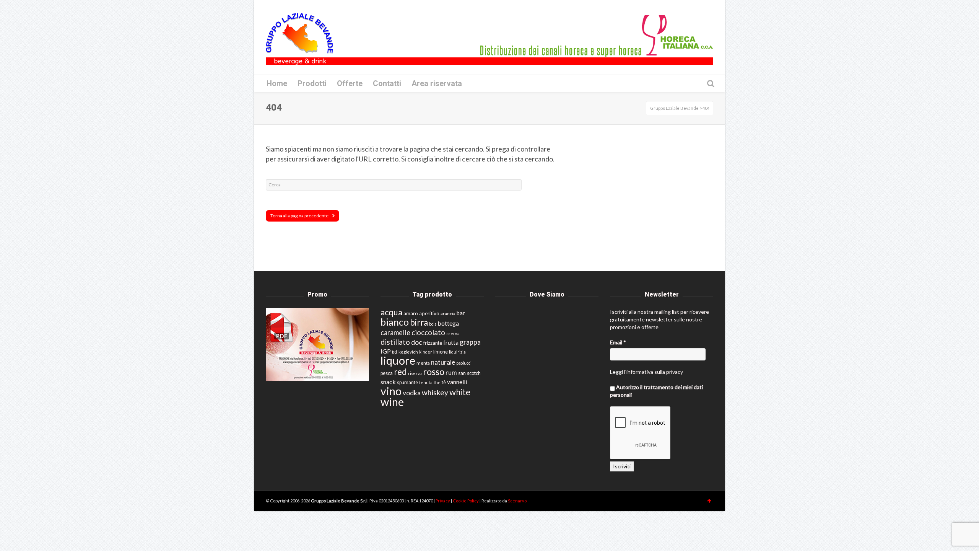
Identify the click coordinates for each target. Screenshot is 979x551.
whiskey (435, 392)
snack (388, 381)
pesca (387, 373)
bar (461, 313)
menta (423, 363)
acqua (391, 312)
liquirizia (457, 351)
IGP (386, 351)
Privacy (443, 500)
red (400, 372)
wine (392, 401)
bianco (395, 322)
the (437, 382)
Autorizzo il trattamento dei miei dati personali (656, 391)
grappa (470, 342)
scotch (474, 373)
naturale (443, 362)
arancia (448, 313)
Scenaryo (517, 500)
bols (432, 323)
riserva (415, 373)
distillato (395, 341)
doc (416, 342)
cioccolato (428, 332)
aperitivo (429, 313)
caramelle (395, 332)
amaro (410, 313)
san (462, 373)
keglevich (408, 351)
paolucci (464, 362)
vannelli (457, 381)
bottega (448, 323)
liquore (398, 360)
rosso (433, 371)
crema (453, 333)
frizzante (432, 343)
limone (440, 352)
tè (444, 382)
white (459, 392)
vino (391, 391)
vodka (412, 393)
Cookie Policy (466, 500)
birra (419, 322)
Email (618, 342)
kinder (425, 351)
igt (394, 352)
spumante (407, 382)
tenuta (426, 382)
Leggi (616, 371)
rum (451, 372)
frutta (451, 342)
